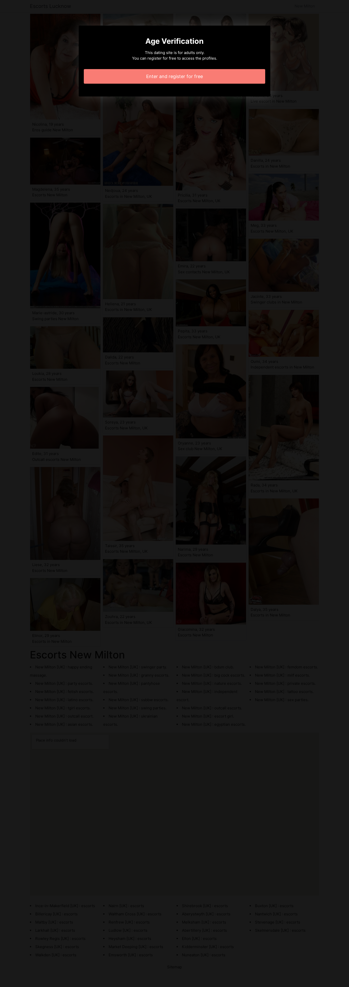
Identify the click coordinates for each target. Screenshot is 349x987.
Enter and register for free (174, 76)
